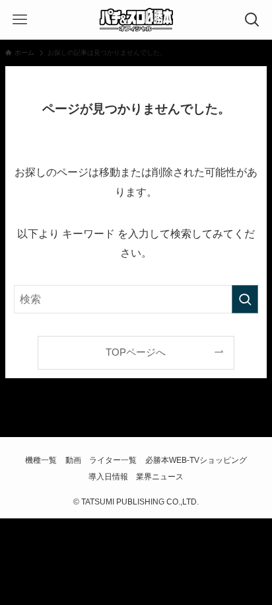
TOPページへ (136, 352)
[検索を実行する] (245, 299)
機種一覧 (41, 460)
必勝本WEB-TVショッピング (196, 460)
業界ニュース (160, 476)
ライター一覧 (113, 460)
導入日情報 (108, 476)
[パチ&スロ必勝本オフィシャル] (136, 20)
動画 (73, 460)
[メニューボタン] (20, 20)
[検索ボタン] (252, 20)
